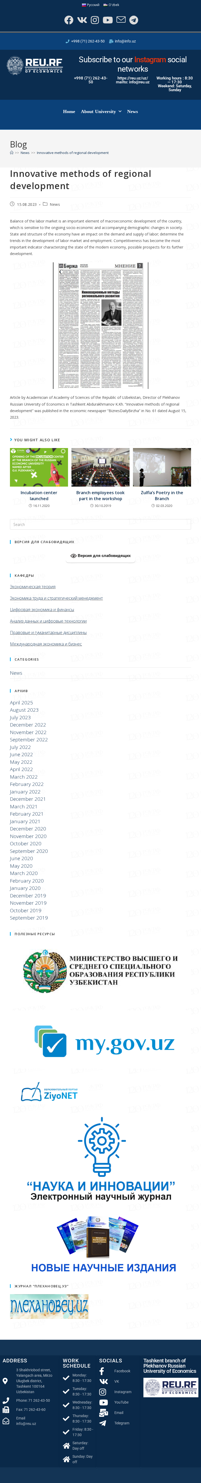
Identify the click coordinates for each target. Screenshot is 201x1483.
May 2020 (21, 866)
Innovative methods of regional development (73, 152)
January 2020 (25, 888)
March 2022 (24, 776)
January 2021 (25, 821)
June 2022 (21, 754)
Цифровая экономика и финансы (42, 609)
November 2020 (28, 836)
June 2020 (21, 858)
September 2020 (29, 851)
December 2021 (28, 799)
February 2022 (27, 784)
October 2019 (25, 910)
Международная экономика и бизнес (46, 644)
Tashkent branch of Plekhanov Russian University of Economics (169, 1365)
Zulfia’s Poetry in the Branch (162, 495)
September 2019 (29, 917)
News (132, 111)
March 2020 (24, 873)
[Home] (11, 152)
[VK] (81, 20)
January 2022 (25, 791)
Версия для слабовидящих (104, 555)
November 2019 (28, 902)
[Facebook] (68, 20)
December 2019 (28, 895)
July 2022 (20, 747)
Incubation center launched (39, 495)
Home (69, 111)
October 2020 (25, 843)
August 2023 (24, 709)
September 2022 (29, 739)
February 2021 (27, 813)
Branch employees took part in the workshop (100, 495)
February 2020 (27, 880)
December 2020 (28, 828)
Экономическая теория (32, 587)
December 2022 (28, 724)
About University (98, 111)
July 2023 (20, 717)
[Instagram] (94, 20)
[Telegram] (133, 20)
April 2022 (21, 769)
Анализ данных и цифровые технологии (48, 621)
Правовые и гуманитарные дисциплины (48, 632)
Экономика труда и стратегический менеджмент (56, 598)
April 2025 (21, 702)
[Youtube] (107, 20)
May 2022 (21, 762)
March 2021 (24, 806)
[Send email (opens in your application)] (120, 20)
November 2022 (28, 732)
